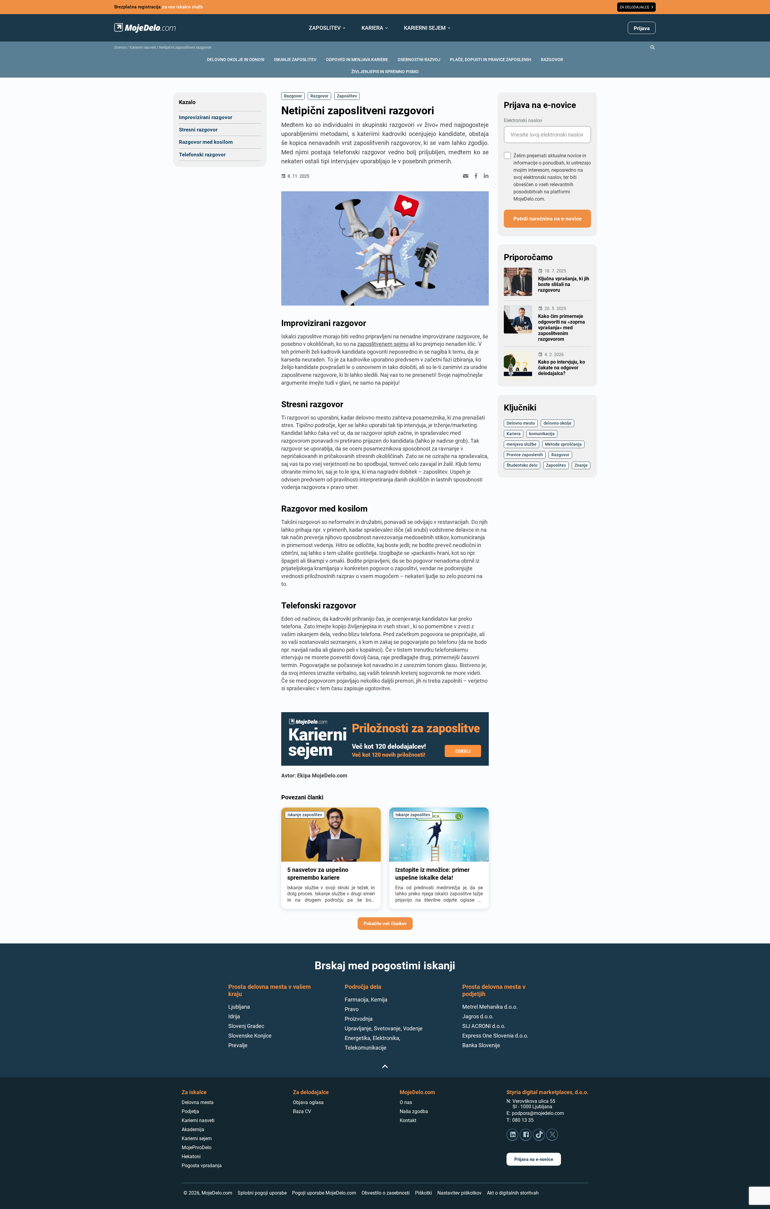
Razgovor (293, 96)
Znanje (581, 465)
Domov (120, 47)
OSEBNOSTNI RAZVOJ (419, 59)
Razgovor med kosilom (206, 141)
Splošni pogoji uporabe (262, 1193)
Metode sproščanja (563, 444)
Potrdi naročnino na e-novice (547, 218)
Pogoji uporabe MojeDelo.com (324, 1193)
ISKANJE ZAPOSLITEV (295, 59)
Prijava (642, 28)
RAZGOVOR (552, 59)
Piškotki (423, 1193)
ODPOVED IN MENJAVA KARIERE (357, 59)
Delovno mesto (521, 423)
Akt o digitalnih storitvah (513, 1193)
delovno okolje (557, 423)
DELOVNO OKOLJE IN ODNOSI (235, 59)
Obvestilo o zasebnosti (386, 1193)
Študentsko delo (522, 465)
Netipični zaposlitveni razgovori (185, 47)
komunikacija (542, 433)
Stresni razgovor (198, 129)
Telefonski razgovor (202, 154)
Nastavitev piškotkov (459, 1193)
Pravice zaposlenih (525, 454)
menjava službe (522, 444)
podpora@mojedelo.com (538, 1113)
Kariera (514, 433)
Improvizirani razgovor (205, 117)
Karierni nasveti (143, 47)
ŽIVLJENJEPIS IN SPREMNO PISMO (385, 71)
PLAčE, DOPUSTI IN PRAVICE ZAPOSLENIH (490, 59)
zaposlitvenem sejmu (382, 343)
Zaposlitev (347, 96)
